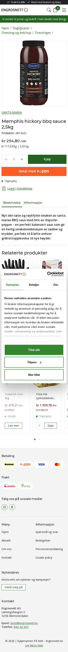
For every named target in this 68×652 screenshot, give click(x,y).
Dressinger (43, 33)
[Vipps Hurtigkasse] (34, 171)
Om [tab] (55, 284)
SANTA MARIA (12, 113)
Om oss (7, 549)
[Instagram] (5, 507)
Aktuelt (6, 540)
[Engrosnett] (15, 10)
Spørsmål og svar (47, 532)
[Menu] (64, 10)
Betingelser (43, 540)
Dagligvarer (21, 28)
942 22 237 (21, 627)
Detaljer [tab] (34, 284)
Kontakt (7, 557)
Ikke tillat (34, 374)
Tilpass (32, 362)
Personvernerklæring (49, 549)
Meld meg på (13, 587)
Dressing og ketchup (16, 33)
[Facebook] (12, 507)
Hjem (5, 28)
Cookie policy (44, 557)
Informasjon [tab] (33, 202)
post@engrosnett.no (24, 623)
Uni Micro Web (34, 645)
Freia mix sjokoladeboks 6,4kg (45, 398)
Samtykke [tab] (12, 284)
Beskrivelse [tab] (12, 202)
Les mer (13, 425)
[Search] (49, 10)
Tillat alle (34, 349)
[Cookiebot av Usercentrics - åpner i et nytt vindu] (48, 274)
